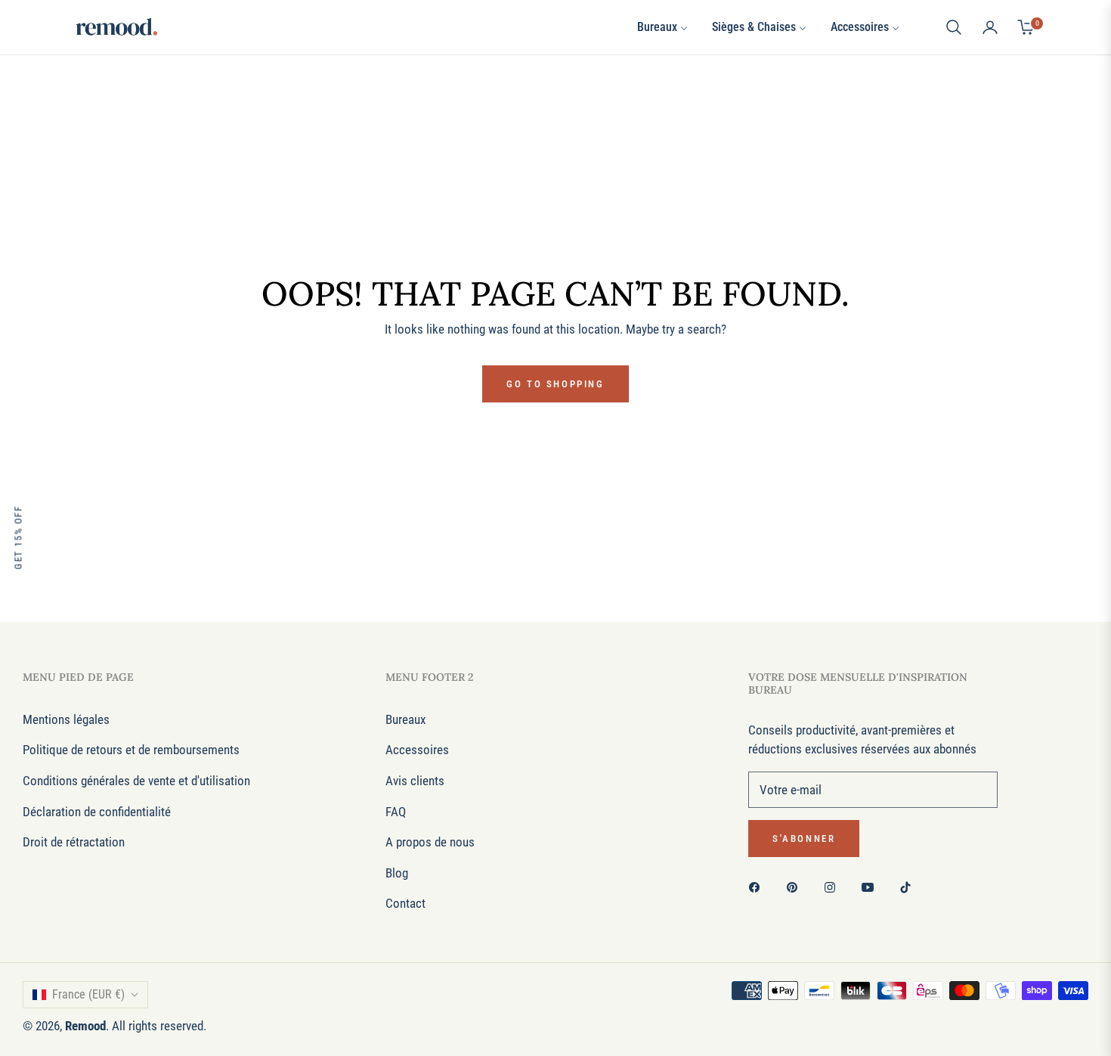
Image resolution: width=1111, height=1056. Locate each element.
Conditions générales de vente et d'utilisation (136, 780)
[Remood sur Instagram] (833, 887)
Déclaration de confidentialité (97, 811)
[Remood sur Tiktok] (909, 887)
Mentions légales (66, 719)
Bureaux (405, 719)
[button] (954, 27)
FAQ (395, 811)
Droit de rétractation (74, 841)
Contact (405, 903)
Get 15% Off (17, 537)
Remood (85, 1025)
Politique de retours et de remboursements (131, 749)
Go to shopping (555, 384)
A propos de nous (430, 841)
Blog (396, 873)
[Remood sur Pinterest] (796, 887)
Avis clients (414, 780)
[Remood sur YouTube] (871, 887)
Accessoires (417, 749)
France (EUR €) (88, 994)
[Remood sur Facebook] (758, 887)
